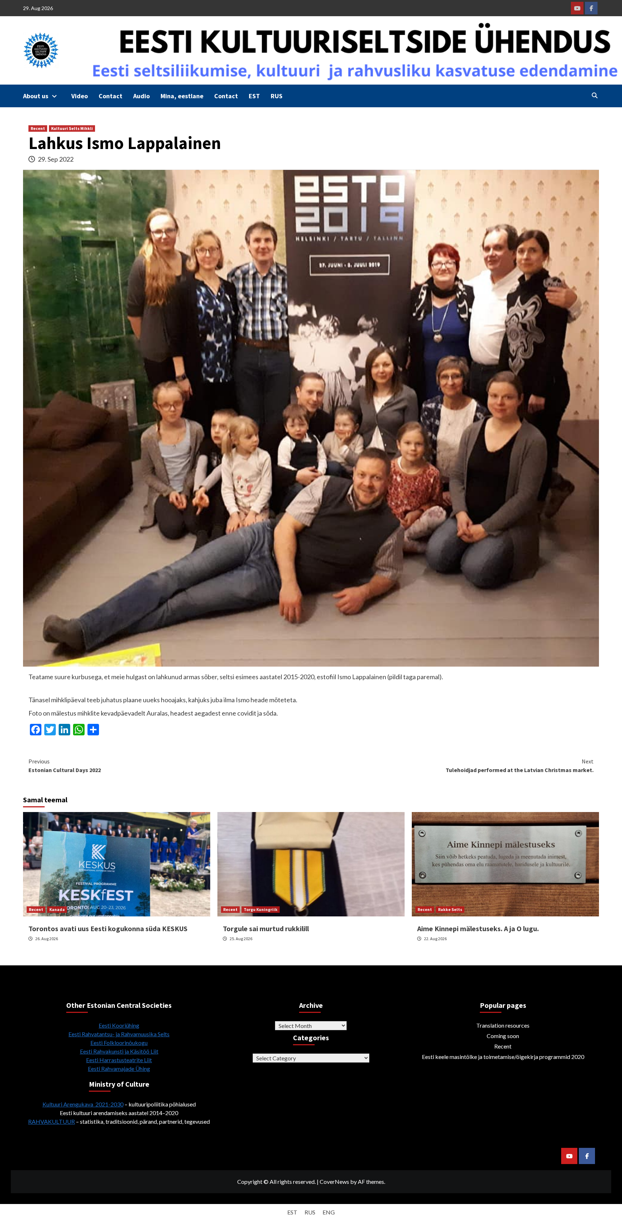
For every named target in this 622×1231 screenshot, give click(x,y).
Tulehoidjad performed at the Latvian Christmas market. (520, 766)
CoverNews (334, 1181)
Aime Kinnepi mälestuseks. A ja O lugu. (478, 928)
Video (79, 96)
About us (35, 96)
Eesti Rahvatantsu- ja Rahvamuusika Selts (119, 1034)
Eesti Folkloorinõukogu (119, 1042)
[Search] (594, 95)
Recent (38, 128)
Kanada (57, 909)
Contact (110, 96)
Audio (141, 96)
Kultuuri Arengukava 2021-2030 (82, 1104)
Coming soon (503, 1035)
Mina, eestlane (182, 96)
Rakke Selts (450, 909)
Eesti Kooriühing (119, 1025)
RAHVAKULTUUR (51, 1121)
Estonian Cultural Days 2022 (64, 766)
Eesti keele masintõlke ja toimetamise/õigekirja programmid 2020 (503, 1056)
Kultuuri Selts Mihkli (72, 128)
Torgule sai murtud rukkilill (266, 928)
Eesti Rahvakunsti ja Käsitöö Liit (119, 1051)
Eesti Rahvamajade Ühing (119, 1068)
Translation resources (502, 1025)
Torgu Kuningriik (261, 909)
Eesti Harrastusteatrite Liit (119, 1059)
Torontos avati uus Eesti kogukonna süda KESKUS (108, 928)
